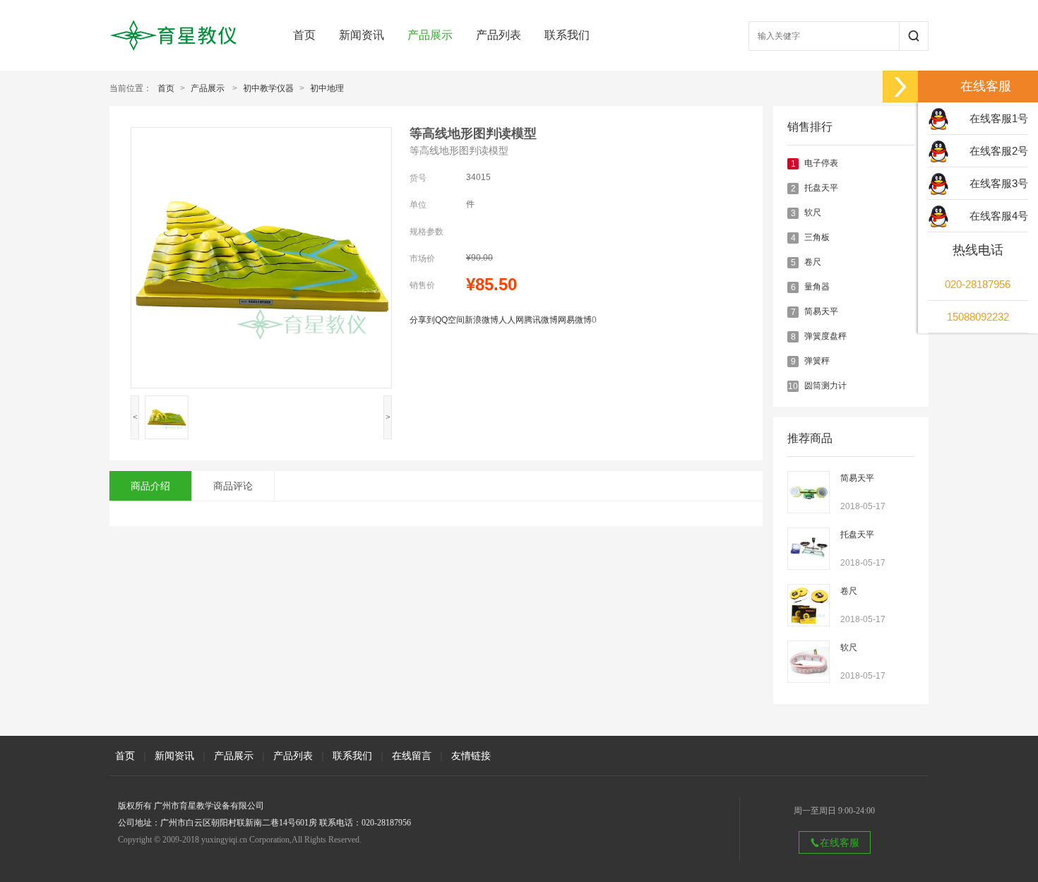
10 (793, 386)
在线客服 (839, 842)
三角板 (817, 237)
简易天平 (821, 311)
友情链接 (471, 755)
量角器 (817, 287)
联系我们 (567, 35)
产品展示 (430, 35)
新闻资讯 (361, 35)
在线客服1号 (999, 118)
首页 (304, 35)
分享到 (422, 320)
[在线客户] (900, 86)
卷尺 (812, 262)
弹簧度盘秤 (825, 336)
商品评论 (233, 485)
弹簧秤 (817, 361)
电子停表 (821, 163)
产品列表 (498, 35)
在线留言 (411, 755)
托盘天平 (821, 188)
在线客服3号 (999, 183)
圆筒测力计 (825, 386)
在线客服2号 (999, 151)
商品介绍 (150, 485)
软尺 (812, 212)
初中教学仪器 (268, 88)
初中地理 (327, 88)
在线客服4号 (999, 216)
